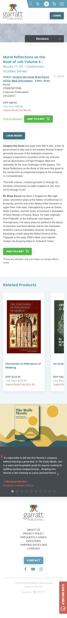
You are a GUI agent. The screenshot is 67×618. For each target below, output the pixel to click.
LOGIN (57, 15)
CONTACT (33, 560)
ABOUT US (33, 529)
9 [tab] (49, 491)
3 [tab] (21, 491)
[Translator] (38, 4)
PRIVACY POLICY (33, 533)
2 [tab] (17, 491)
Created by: (27, 592)
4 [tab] (26, 491)
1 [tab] (12, 491)
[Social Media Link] (25, 569)
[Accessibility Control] (46, 4)
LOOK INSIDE (14, 135)
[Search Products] (30, 3)
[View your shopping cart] (54, 4)
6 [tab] (35, 491)
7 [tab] (40, 491)
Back (60, 76)
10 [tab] (54, 491)
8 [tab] (45, 491)
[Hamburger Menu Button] (62, 4)
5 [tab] (31, 491)
